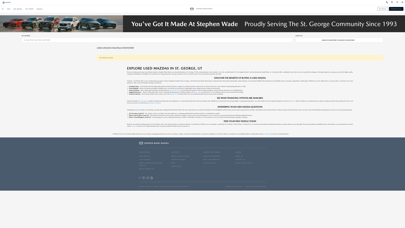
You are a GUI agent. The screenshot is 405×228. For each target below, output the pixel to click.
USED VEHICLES (145, 159)
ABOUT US (239, 156)
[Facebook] (139, 178)
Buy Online (382, 9)
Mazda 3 (196, 92)
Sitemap (167, 186)
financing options (143, 101)
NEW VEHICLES (144, 156)
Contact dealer (268, 134)
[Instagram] (143, 178)
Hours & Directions (243, 163)
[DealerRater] (147, 178)
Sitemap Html (176, 186)
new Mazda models (175, 90)
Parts (173, 163)
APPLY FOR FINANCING (211, 159)
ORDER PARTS (176, 166)
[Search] (398, 2)
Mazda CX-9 (173, 94)
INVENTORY (144, 152)
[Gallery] (202, 23)
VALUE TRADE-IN (209, 163)
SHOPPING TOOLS (211, 152)
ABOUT (238, 152)
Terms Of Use (157, 186)
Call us (134, 126)
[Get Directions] (392, 2)
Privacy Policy (144, 186)
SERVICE (175, 152)
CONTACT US (240, 159)
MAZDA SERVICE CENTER (180, 156)
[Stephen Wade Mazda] (192, 8)
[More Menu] (3, 9)
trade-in (292, 101)
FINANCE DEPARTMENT (211, 156)
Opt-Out (186, 186)
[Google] (151, 178)
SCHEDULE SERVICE (178, 159)
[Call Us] (387, 2)
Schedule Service (396, 9)
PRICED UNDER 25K (146, 169)
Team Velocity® (237, 186)
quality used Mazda (155, 103)
